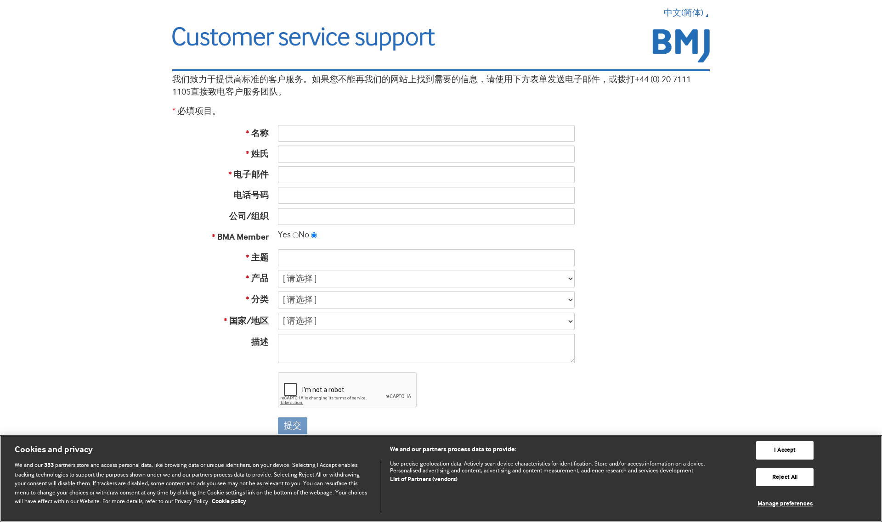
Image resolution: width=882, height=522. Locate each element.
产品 (257, 278)
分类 (257, 299)
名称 (257, 133)
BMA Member (240, 237)
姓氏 (257, 154)
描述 (260, 342)
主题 (257, 258)
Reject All (784, 477)
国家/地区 (246, 321)
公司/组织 (249, 216)
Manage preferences (785, 503)
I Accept (785, 450)
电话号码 (251, 195)
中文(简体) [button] (683, 13)
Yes (284, 235)
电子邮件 (248, 174)
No (304, 235)
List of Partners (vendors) (424, 479)
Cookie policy (229, 501)
